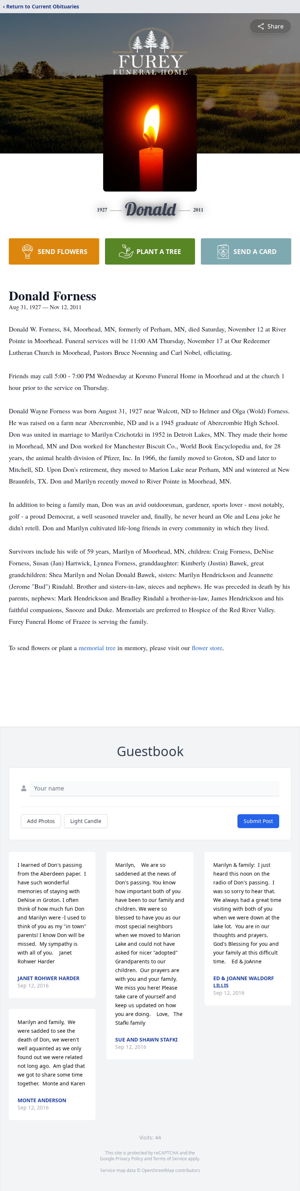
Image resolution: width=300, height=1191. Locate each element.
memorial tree (97, 647)
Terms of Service (170, 1159)
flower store (207, 647)
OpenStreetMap (158, 1170)
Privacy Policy (129, 1159)
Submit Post (258, 821)
